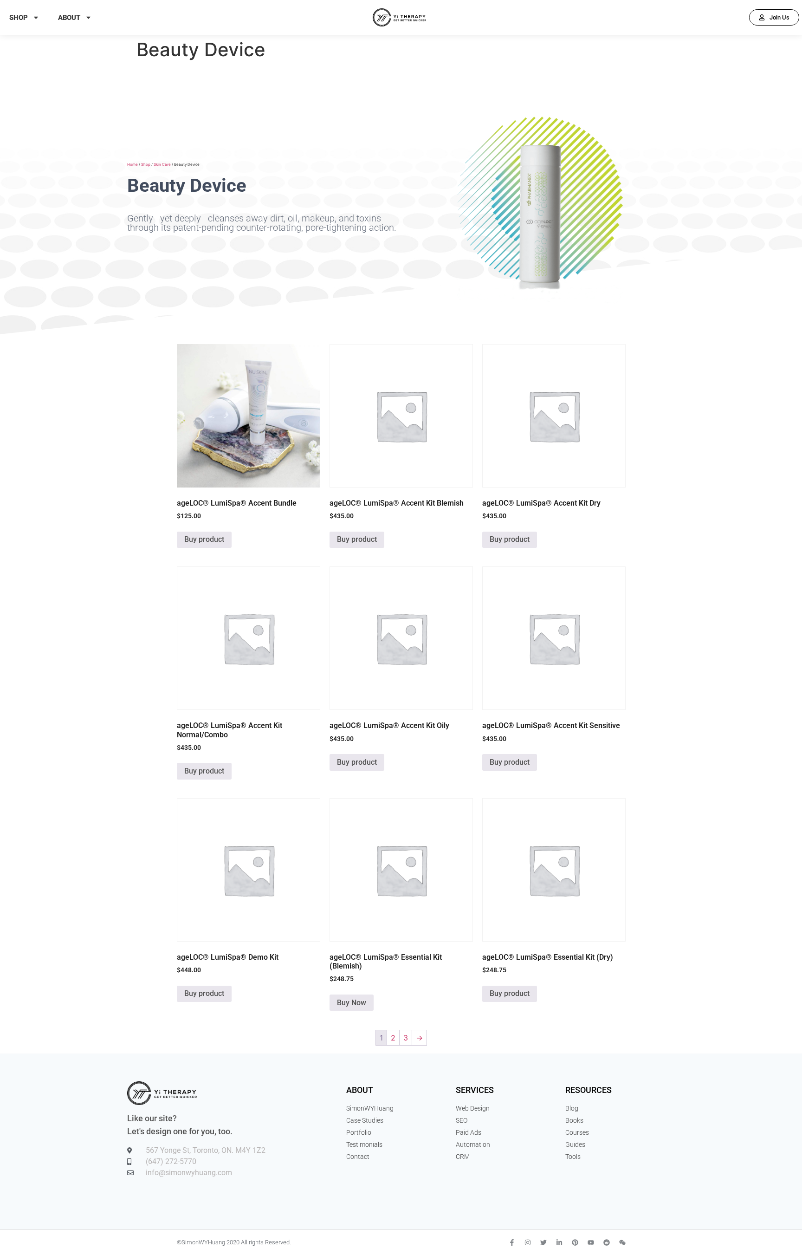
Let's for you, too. (180, 1131)
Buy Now (351, 1002)
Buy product (204, 539)
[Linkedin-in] (559, 1242)
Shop (18, 17)
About (69, 17)
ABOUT (359, 1090)
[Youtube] (591, 1242)
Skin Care (162, 164)
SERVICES (475, 1090)
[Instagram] (527, 1242)
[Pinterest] (575, 1242)
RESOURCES (588, 1090)
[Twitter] (543, 1242)
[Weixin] (622, 1242)
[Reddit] (606, 1242)
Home (132, 164)
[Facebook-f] (512, 1242)
